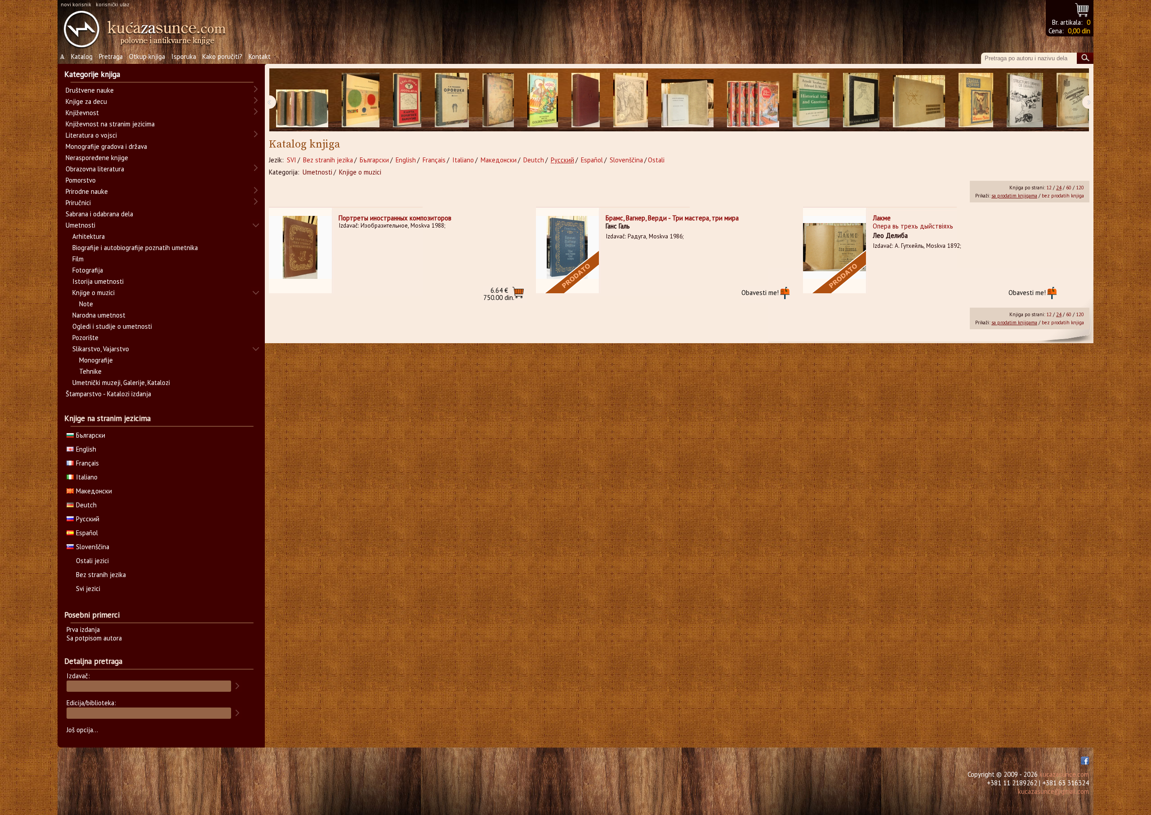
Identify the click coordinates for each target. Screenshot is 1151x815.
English (406, 160)
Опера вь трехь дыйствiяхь (913, 226)
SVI (291, 160)
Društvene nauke (90, 90)
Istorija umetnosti (98, 281)
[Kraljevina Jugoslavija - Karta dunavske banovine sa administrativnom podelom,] (407, 100)
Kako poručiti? (222, 56)
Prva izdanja (83, 629)
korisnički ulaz (112, 4)
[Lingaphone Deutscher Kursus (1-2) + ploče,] (687, 100)
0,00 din (1079, 31)
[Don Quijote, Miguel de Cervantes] (498, 100)
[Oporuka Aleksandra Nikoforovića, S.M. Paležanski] (452, 100)
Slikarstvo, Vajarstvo (100, 349)
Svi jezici (88, 588)
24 (1059, 187)
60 (1068, 187)
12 (1049, 187)
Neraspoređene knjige (97, 157)
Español (592, 160)
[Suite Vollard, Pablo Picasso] (861, 100)
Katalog (82, 56)
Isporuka (183, 56)
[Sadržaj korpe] (1082, 9)
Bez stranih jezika (328, 160)
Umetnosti (317, 172)
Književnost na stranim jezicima (110, 124)
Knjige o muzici (360, 172)
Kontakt (260, 56)
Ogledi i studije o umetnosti (112, 326)
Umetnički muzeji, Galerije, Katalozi (121, 382)
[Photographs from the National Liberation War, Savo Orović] (919, 100)
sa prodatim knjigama (1014, 196)
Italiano (463, 160)
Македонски (499, 160)
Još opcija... (82, 729)
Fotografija (87, 270)
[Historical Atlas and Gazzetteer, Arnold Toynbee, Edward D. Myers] (811, 100)
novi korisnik (76, 4)
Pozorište (85, 337)
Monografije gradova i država (106, 146)
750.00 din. (498, 294)
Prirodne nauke (87, 191)
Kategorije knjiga (92, 74)
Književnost (82, 112)
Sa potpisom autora (94, 638)
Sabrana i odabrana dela (99, 214)
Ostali (656, 160)
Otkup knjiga (147, 56)
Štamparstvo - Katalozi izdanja (108, 394)
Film (78, 259)
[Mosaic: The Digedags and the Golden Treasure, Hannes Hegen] (542, 100)
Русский (562, 160)
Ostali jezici (92, 560)
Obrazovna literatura (95, 169)
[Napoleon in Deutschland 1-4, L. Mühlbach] (302, 100)
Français (434, 160)
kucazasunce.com (1064, 774)
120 (1080, 187)
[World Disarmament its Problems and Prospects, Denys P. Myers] (585, 100)
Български (374, 160)
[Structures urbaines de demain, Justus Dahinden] (1025, 100)
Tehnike (90, 371)
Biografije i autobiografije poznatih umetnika (135, 247)
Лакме (882, 218)
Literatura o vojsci (91, 135)
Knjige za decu (86, 101)
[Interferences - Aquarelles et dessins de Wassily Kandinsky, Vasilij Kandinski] (360, 100)
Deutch (533, 160)
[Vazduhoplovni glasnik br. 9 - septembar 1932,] (1073, 100)
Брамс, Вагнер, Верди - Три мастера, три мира (672, 218)
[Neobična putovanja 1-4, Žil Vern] (753, 100)
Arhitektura (88, 236)
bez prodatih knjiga (1063, 196)
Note (86, 304)
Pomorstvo (81, 180)
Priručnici (78, 202)
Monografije (96, 360)
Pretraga (111, 56)
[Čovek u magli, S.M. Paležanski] (630, 100)
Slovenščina (626, 160)
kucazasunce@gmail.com (1053, 791)
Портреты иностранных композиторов (395, 218)
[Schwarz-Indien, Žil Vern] (976, 100)
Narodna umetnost (98, 315)
